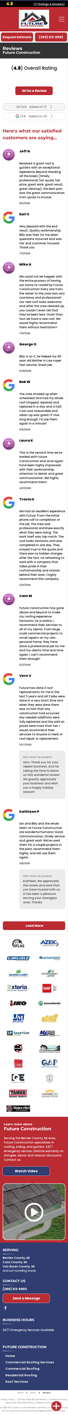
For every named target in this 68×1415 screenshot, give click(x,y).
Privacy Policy (7, 1399)
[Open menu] (61, 19)
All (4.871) (34, 107)
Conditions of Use (57, 1399)
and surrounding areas (19, 1270)
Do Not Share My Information (32, 1399)
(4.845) (36, 116)
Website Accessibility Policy (49, 1402)
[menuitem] (10, 1356)
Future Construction (24, 1347)
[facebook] (5, 1308)
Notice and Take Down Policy (20, 1402)
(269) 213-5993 (15, 1289)
